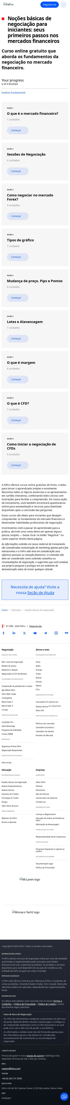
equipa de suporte (35, 1055)
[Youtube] (35, 633)
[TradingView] (66, 633)
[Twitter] (24, 633)
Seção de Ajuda (40, 592)
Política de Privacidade (25, 1004)
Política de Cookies (47, 1004)
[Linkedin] (14, 633)
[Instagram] (56, 633)
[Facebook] (3, 633)
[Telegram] (45, 633)
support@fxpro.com (11, 1068)
